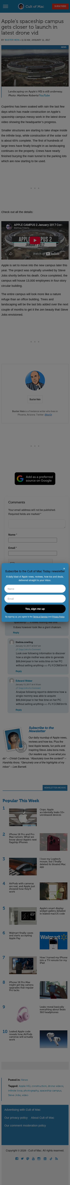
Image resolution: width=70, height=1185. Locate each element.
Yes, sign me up (35, 609)
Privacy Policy (58, 616)
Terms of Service (40, 616)
